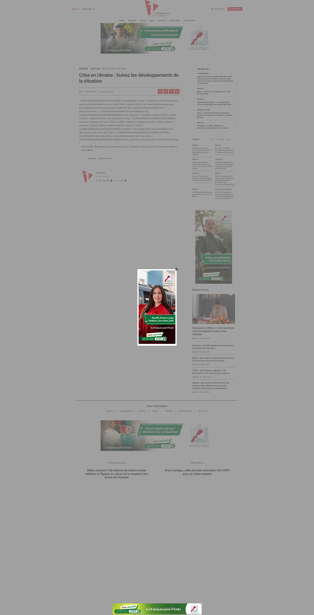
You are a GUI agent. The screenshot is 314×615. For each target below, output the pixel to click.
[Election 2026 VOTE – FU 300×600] (157, 343)
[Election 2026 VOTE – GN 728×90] (157, 614)
